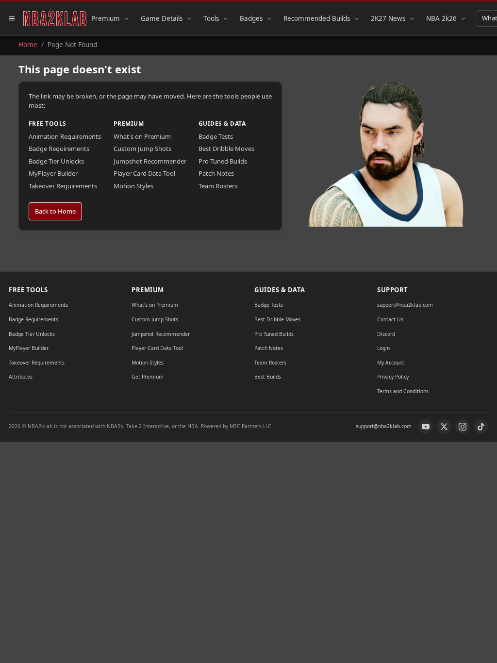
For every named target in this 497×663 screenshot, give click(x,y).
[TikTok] (481, 426)
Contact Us (390, 319)
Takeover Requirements (63, 186)
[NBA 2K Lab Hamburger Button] (11, 18)
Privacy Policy (393, 376)
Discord (386, 334)
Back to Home (55, 211)
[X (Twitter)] (444, 426)
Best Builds (267, 376)
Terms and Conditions (403, 391)
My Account (390, 362)
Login (383, 348)
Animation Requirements (65, 136)
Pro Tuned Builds (223, 161)
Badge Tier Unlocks (56, 161)
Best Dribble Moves (226, 148)
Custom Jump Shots (142, 148)
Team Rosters (218, 186)
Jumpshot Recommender (150, 161)
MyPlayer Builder (53, 173)
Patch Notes (216, 173)
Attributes (21, 376)
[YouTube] (425, 426)
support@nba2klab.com (405, 304)
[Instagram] (462, 426)
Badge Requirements (59, 148)
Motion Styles (133, 186)
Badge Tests (216, 136)
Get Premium (148, 376)
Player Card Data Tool (144, 173)
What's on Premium (142, 136)
